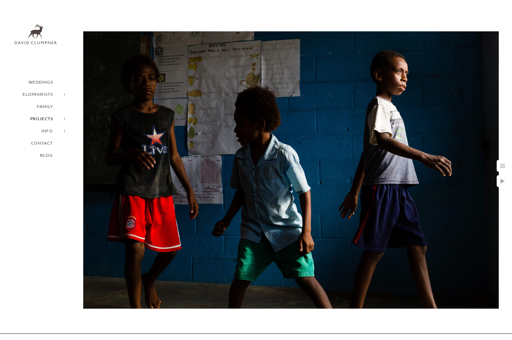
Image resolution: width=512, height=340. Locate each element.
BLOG (46, 155)
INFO (47, 130)
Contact (42, 143)
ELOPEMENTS (38, 94)
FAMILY (45, 106)
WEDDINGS (41, 82)
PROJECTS (41, 118)
